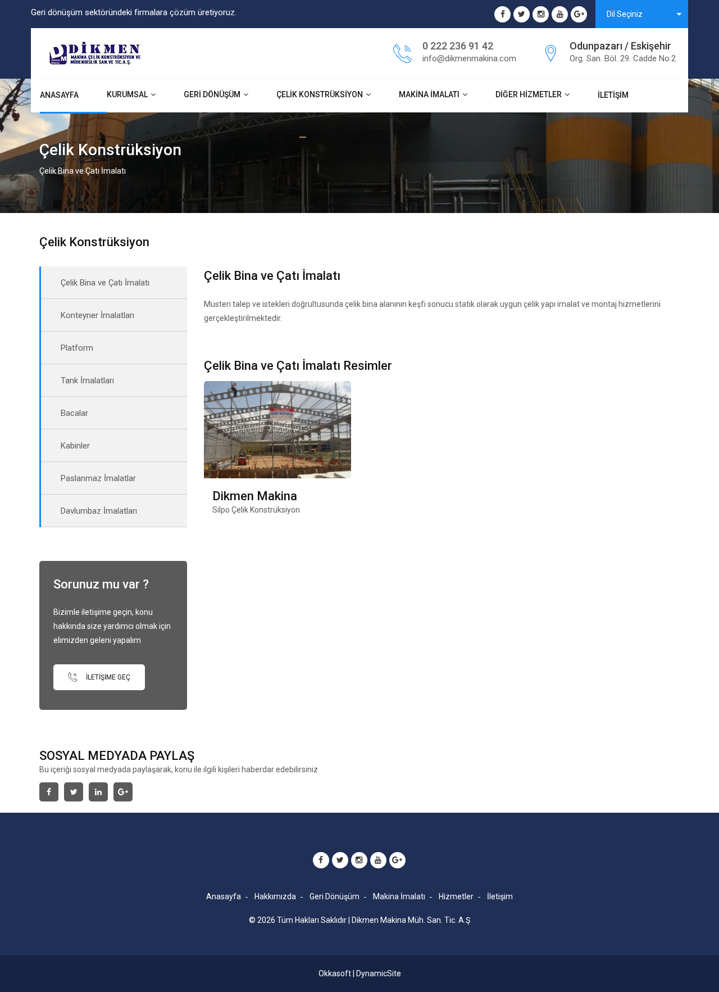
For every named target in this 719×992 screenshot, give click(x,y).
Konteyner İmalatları (97, 315)
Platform (77, 348)
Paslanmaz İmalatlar (98, 478)
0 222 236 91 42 (457, 46)
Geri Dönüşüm (212, 94)
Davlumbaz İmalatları (99, 511)
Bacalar (74, 413)
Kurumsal (127, 94)
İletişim (613, 94)
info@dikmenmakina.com (469, 58)
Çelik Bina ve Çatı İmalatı (105, 283)
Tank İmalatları (87, 380)
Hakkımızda (275, 896)
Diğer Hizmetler (528, 94)
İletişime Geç (107, 677)
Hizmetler (456, 896)
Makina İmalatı (429, 94)
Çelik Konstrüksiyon (319, 94)
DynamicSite (378, 973)
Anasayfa (59, 94)
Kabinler (75, 446)
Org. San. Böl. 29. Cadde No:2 (623, 58)
